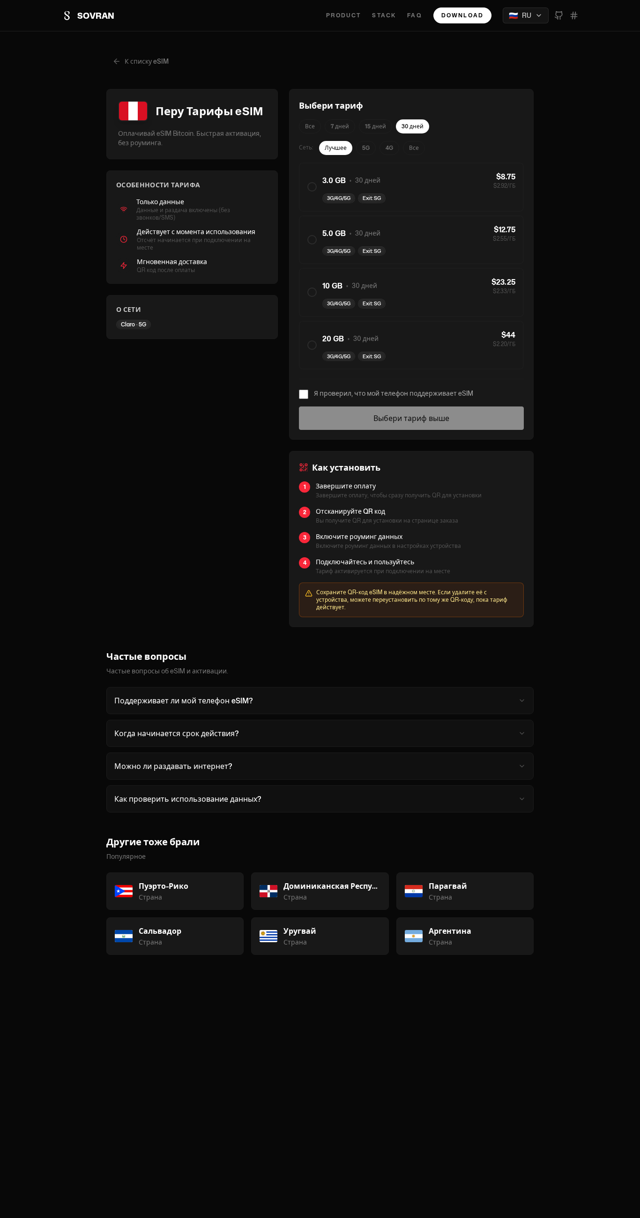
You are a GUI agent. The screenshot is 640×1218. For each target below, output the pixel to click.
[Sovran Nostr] (574, 15)
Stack (384, 15)
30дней (413, 126)
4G (389, 148)
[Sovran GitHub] (559, 15)
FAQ (414, 15)
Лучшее (336, 148)
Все (310, 126)
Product (343, 15)
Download (462, 15)
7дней (340, 126)
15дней (375, 126)
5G (366, 148)
